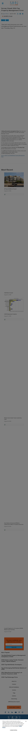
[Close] (25, 721)
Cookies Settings (13, 730)
